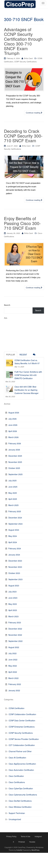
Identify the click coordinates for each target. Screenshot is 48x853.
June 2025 (12, 486)
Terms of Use (25, 836)
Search (7, 305)
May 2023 (12, 604)
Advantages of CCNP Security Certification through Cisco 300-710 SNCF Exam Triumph (23, 41)
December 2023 (15, 560)
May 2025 (12, 493)
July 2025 (12, 480)
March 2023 (13, 616)
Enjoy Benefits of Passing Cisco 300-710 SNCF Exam (22, 223)
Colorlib (19, 850)
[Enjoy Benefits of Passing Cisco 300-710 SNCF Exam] (24, 254)
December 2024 (15, 517)
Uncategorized (15, 819)
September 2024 (15, 523)
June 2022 (12, 659)
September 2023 (15, 579)
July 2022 (12, 653)
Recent (23, 354)
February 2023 (14, 622)
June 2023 (12, 597)
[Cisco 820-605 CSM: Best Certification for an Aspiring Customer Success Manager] (9, 389)
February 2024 (14, 548)
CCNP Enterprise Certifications (22, 726)
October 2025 (14, 468)
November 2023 (15, 567)
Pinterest (21, 842)
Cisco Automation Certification (21, 770)
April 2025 (12, 499)
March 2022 (13, 678)
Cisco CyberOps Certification (21, 788)
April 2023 (12, 610)
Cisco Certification (16, 776)
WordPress (35, 850)
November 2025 (15, 462)
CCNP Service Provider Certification (24, 739)
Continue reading (33, 113)
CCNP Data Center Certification (22, 720)
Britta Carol (28, 58)
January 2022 (14, 690)
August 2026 (13, 412)
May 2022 (12, 665)
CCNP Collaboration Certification (22, 714)
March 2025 (13, 505)
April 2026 (12, 431)
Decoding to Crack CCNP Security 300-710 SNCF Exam (23, 135)
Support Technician (17, 813)
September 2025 (15, 474)
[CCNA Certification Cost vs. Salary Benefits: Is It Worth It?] (9, 363)
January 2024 (14, 554)
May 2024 (12, 536)
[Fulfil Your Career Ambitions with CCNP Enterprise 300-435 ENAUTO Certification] (9, 374)
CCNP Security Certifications (25, 61)
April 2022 (12, 672)
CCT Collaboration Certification (22, 745)
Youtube (32, 842)
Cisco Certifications (17, 782)
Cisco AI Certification (17, 757)
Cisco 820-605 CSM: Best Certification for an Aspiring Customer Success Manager (27, 389)
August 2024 (13, 529)
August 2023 (13, 585)
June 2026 (12, 425)
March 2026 (13, 437)
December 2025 (15, 455)
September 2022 (15, 641)
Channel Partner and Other (20, 751)
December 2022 (15, 628)
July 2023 (12, 591)
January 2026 (14, 449)
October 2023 (14, 573)
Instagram (38, 836)
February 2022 (14, 684)
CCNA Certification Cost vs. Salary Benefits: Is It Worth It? (27, 362)
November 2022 (15, 635)
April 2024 (12, 542)
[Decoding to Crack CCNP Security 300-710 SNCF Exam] (24, 167)
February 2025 (14, 511)
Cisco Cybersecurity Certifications (23, 794)
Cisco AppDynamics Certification (22, 763)
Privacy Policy (11, 836)
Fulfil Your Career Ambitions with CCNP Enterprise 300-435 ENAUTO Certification (28, 375)
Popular (10, 354)
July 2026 (12, 418)
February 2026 (14, 443)
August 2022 (13, 647)
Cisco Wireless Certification (20, 807)
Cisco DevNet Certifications (20, 800)
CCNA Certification (16, 708)
